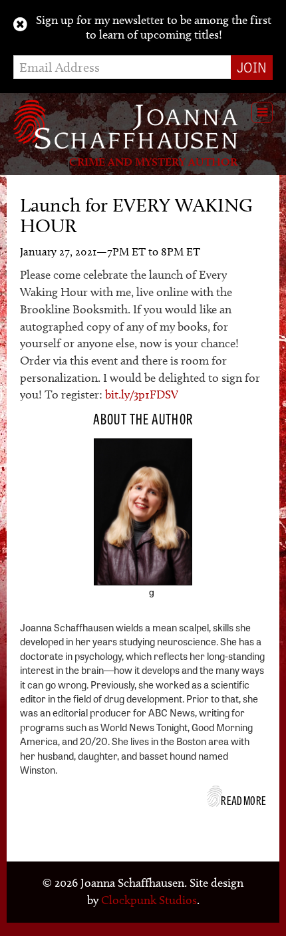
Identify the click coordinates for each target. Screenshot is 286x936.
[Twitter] (133, 599)
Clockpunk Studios (149, 900)
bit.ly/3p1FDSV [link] (141, 394)
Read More (243, 799)
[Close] (20, 24)
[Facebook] (114, 599)
